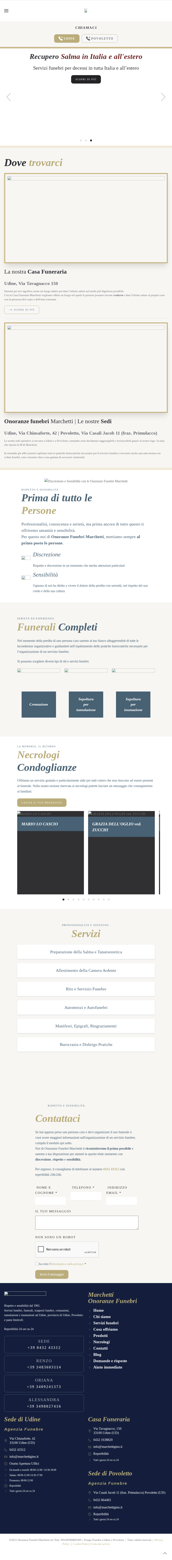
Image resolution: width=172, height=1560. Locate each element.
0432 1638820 (103, 1440)
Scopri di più (86, 79)
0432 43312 (111, 1169)
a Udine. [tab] (81, 140)
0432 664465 (102, 1500)
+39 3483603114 (44, 1364)
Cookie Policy (81, 1543)
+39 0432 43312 (44, 1344)
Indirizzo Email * (116, 1190)
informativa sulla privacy (67, 1264)
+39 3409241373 (44, 1383)
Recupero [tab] (91, 140)
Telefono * (83, 1187)
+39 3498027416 (44, 1403)
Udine (69, 38)
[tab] (63, 899)
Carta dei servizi (100, 1543)
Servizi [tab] (86, 140)
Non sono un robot (55, 1237)
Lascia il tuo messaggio (42, 802)
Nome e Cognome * (46, 1190)
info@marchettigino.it (23, 1456)
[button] (6, 10)
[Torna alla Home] (86, 10)
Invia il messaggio (52, 1274)
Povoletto (102, 38)
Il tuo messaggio (53, 1211)
